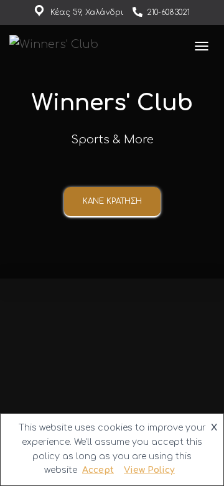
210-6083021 (168, 12)
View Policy (149, 470)
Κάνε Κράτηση (112, 201)
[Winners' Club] (58, 46)
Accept (98, 470)
